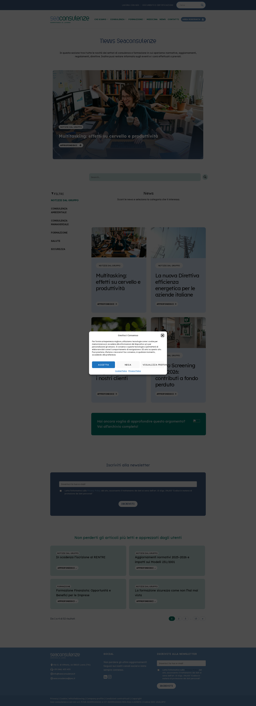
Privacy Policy (134, 371)
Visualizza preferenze (153, 364)
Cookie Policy (121, 371)
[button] (162, 335)
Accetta (103, 364)
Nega (128, 364)
